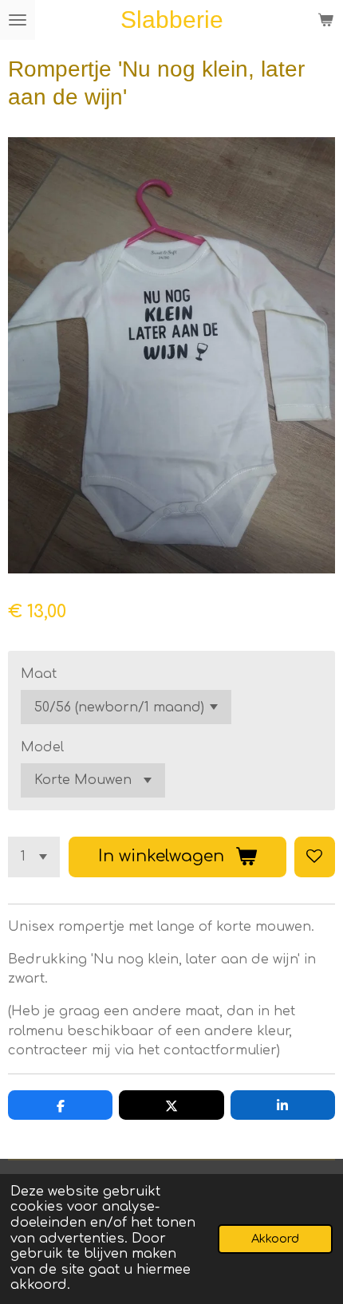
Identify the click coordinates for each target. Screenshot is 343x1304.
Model (42, 747)
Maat (39, 674)
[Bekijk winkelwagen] (325, 20)
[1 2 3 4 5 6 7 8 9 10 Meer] (34, 857)
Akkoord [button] (275, 1238)
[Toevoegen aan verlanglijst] (314, 857)
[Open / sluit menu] (17, 20)
